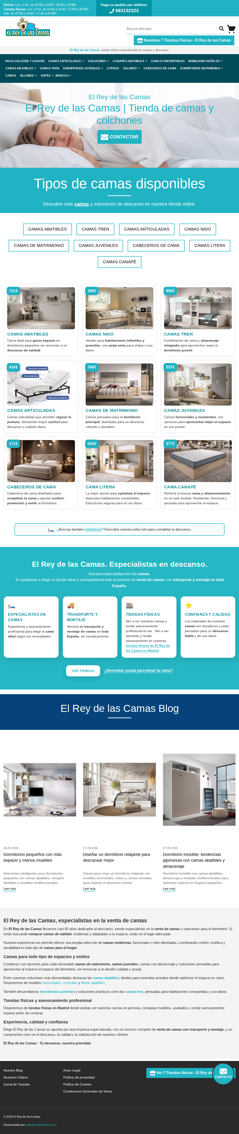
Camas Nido (197, 229)
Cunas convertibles (168, 61)
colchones (93, 529)
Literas (113, 68)
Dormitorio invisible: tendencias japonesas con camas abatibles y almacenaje (194, 860)
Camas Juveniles (98, 245)
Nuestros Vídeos (16, 1077)
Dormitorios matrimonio (200, 68)
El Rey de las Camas (84, 50)
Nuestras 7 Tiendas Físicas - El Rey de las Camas (187, 40)
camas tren (134, 992)
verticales (70, 983)
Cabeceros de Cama (156, 245)
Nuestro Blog (13, 1070)
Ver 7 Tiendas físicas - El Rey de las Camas (193, 1073)
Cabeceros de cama (160, 68)
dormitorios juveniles (57, 992)
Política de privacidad (79, 1077)
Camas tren (49, 68)
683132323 (126, 10)
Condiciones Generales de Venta (87, 1091)
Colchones (97, 61)
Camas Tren (95, 229)
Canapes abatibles (128, 61)
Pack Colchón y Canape (25, 61)
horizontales (51, 983)
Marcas (62, 75)
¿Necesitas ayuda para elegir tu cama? (138, 670)
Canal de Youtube (17, 1084)
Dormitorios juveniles (81, 68)
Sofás (46, 75)
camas (81, 203)
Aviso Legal (71, 1070)
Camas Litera (209, 245)
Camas (10, 75)
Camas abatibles (19, 68)
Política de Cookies (77, 1084)
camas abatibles (106, 978)
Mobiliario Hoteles (204, 61)
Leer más (10, 888)
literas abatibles (93, 983)
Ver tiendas (83, 671)
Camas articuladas (64, 61)
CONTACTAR (123, 136)
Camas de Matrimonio (39, 245)
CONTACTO (223, 1077)
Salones (130, 68)
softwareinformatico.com (41, 1125)
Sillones (27, 75)
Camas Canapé (119, 261)
